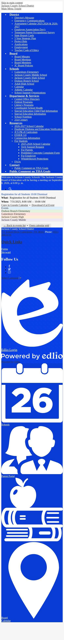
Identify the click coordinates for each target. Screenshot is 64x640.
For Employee (28, 155)
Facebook (9, 266)
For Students (21, 141)
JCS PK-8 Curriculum (25, 132)
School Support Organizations (30, 92)
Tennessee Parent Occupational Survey (34, 32)
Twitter (9, 269)
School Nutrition (23, 116)
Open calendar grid (39, 225)
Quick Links (11, 242)
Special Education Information (30, 113)
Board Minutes (22, 56)
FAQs (17, 161)
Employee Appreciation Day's (29, 29)
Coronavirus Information (27, 138)
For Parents (27, 149)
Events (4, 208)
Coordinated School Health (28, 108)
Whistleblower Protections (34, 158)
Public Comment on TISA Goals (31, 168)
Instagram (9, 272)
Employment (21, 47)
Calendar (19, 86)
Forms (4, 249)
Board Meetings (22, 59)
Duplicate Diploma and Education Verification (38, 129)
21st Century (21, 119)
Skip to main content (12, 2)
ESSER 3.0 (20, 135)
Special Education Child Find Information (36, 110)
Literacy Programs (23, 105)
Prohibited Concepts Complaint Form (40, 152)
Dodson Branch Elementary (15, 211)
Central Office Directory (27, 99)
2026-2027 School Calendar (29, 126)
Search (10, 188)
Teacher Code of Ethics (26, 50)
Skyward (6, 252)
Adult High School (24, 83)
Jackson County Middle (13, 219)
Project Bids (20, 41)
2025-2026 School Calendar (35, 144)
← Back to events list (14, 225)
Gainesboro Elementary (26, 72)
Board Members (22, 62)
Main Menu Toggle (11, 8)
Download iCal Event (43, 205)
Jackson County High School (29, 77)
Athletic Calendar (23, 89)
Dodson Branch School (26, 80)
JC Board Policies (23, 65)
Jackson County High (12, 217)
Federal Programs (23, 102)
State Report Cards (24, 35)
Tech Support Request (32, 146)
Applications (21, 44)
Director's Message (24, 17)
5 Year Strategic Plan (25, 38)
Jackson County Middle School (30, 74)
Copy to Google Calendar (14, 205)
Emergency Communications (29, 20)
